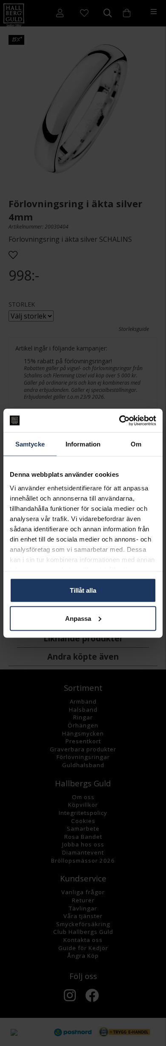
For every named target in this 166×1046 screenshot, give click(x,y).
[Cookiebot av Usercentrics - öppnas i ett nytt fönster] (119, 420)
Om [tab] (136, 444)
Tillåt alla (83, 590)
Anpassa (78, 618)
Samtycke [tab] (30, 444)
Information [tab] (83, 444)
